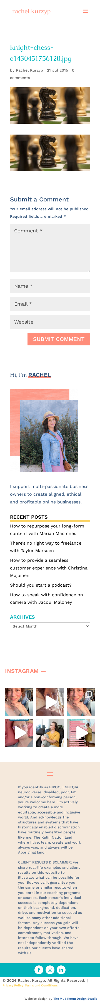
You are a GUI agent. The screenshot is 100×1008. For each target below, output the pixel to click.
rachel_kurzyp (20, 695)
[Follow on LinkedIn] (61, 969)
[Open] (19, 702)
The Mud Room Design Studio (75, 999)
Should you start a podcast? (41, 585)
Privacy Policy (12, 985)
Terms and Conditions (41, 985)
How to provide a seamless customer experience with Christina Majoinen (49, 568)
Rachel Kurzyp (29, 70)
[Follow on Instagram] (50, 969)
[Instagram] (27, 709)
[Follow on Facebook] (38, 969)
